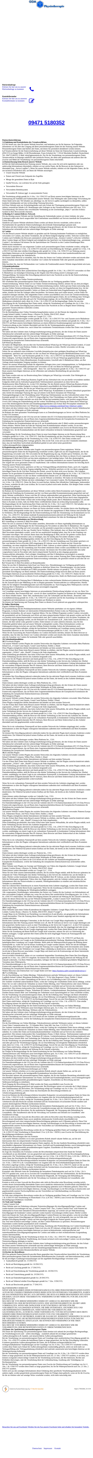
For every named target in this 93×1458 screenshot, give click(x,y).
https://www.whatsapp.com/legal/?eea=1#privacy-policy (61, 406)
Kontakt (57, 1448)
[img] (46, 4)
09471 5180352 (46, 122)
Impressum (48, 1448)
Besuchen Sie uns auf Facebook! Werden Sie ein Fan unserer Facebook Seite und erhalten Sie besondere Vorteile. (45, 1427)
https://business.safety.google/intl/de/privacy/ (69, 971)
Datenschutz (37, 1448)
